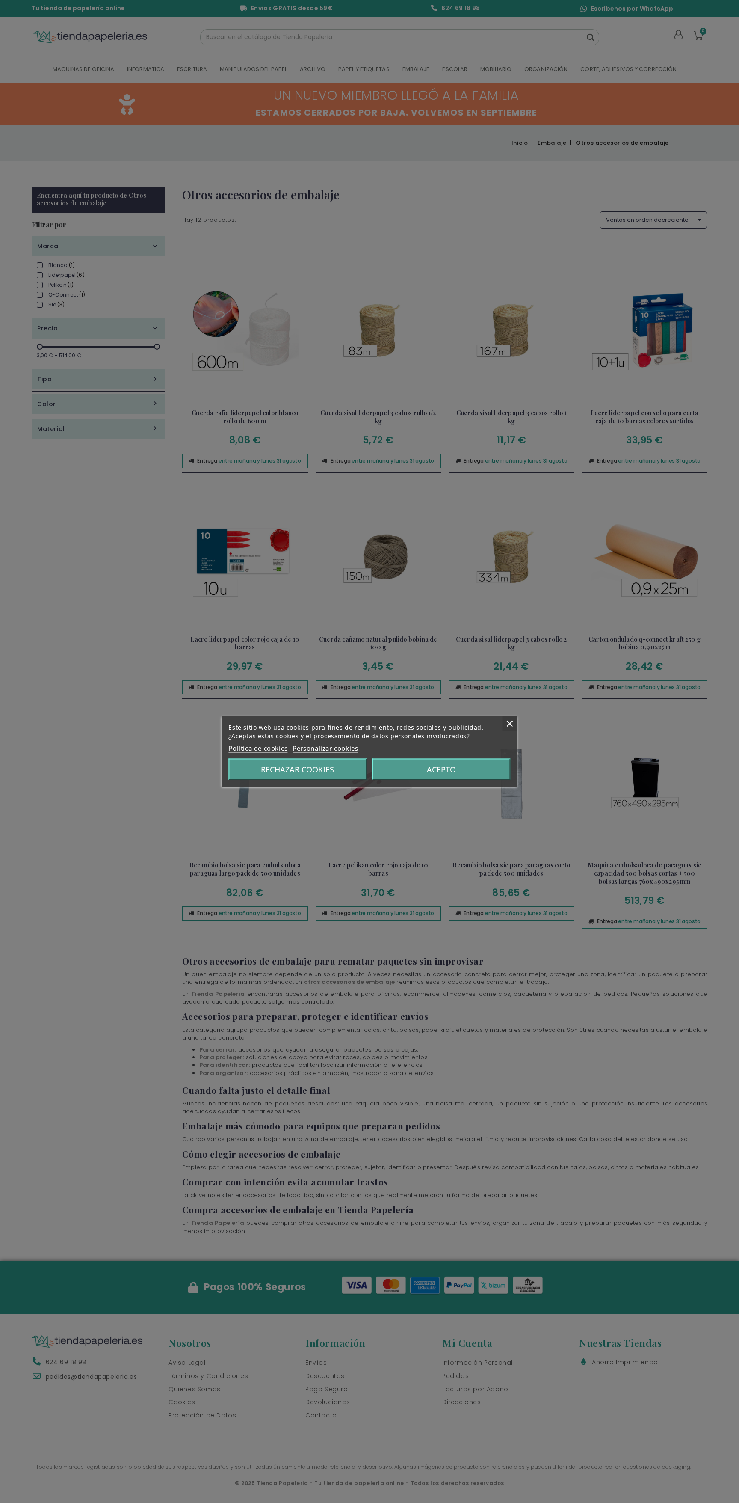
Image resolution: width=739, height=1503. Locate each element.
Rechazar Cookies (297, 769)
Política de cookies (257, 748)
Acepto (441, 769)
